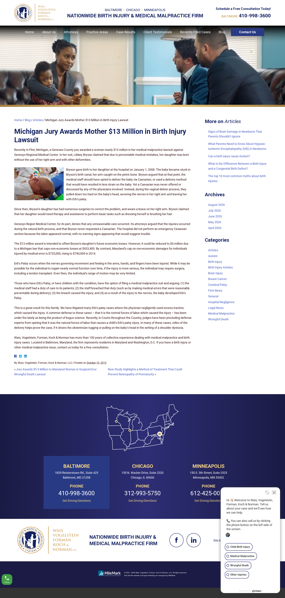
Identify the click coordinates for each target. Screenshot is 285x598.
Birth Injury (215, 261)
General (213, 296)
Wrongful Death (218, 319)
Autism (213, 256)
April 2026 (214, 228)
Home (29, 32)
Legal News (216, 308)
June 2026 (215, 216)
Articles (38, 120)
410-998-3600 (255, 16)
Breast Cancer (217, 279)
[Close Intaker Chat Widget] (274, 492)
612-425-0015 (208, 493)
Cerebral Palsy (217, 284)
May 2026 (214, 222)
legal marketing (149, 575)
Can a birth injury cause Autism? (229, 156)
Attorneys (71, 32)
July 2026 (214, 210)
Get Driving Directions (77, 500)
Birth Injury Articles (220, 267)
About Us (49, 32)
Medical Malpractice (221, 313)
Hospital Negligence (221, 302)
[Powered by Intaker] (257, 591)
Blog (222, 32)
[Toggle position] (267, 492)
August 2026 (216, 204)
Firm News (215, 290)
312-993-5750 (142, 493)
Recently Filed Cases (195, 32)
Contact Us (247, 32)
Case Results (125, 32)
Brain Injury (215, 273)
